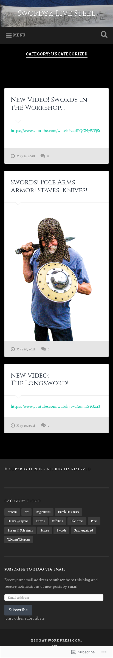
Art (26, 512)
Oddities (57, 521)
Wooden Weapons (18, 539)
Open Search (102, 35)
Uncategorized (83, 530)
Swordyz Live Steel (56, 13)
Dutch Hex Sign (68, 512)
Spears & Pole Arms (20, 530)
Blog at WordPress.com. (56, 640)
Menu (19, 35)
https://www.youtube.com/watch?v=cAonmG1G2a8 (55, 406)
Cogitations (43, 512)
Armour (12, 512)
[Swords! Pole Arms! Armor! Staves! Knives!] (56, 272)
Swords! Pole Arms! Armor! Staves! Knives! (49, 186)
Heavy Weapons (17, 521)
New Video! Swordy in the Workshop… (49, 103)
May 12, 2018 (25, 156)
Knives (40, 521)
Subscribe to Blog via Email (35, 569)
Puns (94, 521)
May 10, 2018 (26, 349)
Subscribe (18, 609)
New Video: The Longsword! (40, 379)
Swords (61, 530)
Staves (44, 530)
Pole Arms (76, 521)
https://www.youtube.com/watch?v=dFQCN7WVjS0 (56, 130)
